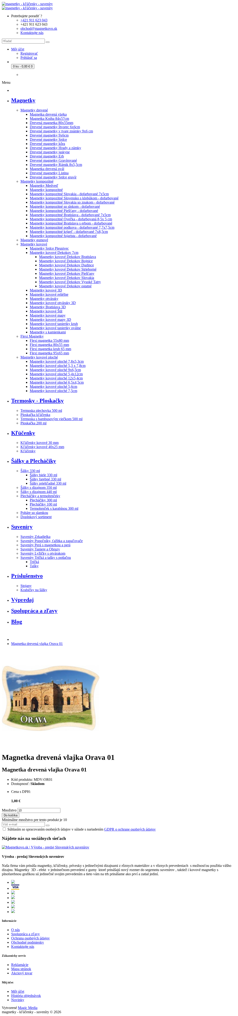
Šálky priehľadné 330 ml (48, 483)
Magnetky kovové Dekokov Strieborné (67, 269)
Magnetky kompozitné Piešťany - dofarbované (64, 211)
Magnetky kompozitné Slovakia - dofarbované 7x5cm (69, 194)
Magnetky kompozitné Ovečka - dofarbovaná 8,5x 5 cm (71, 219)
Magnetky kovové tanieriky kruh (54, 324)
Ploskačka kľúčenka (35, 415)
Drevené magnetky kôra (47, 144)
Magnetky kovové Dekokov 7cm (54, 253)
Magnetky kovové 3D (46, 290)
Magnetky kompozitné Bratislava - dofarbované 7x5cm (70, 215)
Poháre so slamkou (34, 513)
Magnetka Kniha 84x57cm (49, 119)
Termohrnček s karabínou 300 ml (54, 508)
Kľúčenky (28, 451)
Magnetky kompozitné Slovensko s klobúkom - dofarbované (74, 198)
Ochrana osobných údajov (30, 938)
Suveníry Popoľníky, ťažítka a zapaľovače (51, 541)
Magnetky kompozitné (36, 181)
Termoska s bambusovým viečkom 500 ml (51, 419)
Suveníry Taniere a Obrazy (40, 549)
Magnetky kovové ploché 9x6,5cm (55, 370)
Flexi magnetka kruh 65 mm (50, 349)
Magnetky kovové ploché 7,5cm (53, 391)
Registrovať (29, 53)
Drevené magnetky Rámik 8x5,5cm (56, 165)
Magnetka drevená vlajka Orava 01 (37, 644)
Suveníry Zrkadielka (35, 537)
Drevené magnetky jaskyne (50, 152)
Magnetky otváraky (44, 299)
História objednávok (26, 996)
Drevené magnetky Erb (47, 156)
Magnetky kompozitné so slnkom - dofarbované (65, 206)
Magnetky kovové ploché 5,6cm (53, 387)
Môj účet (17, 991)
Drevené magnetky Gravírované (53, 160)
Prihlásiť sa (28, 58)
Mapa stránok (21, 969)
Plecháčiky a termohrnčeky (40, 496)
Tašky (34, 566)
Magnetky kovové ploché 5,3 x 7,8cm (58, 366)
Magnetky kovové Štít (46, 311)
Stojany (26, 586)
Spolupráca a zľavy (25, 934)
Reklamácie (19, 965)
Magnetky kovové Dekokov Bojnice (66, 261)
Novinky (17, 1000)
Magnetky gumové (34, 240)
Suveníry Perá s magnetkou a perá (45, 545)
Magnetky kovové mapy (48, 315)
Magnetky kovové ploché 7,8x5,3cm (57, 361)
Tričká (34, 562)
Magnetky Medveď (44, 186)
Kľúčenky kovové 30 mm (39, 443)
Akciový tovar (21, 973)
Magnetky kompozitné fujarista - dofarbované (63, 236)
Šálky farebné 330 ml (45, 479)
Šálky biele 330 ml (43, 475)
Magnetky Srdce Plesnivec (49, 248)
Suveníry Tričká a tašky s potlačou (45, 558)
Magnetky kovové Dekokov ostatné (65, 286)
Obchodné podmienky (27, 942)
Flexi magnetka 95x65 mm (49, 353)
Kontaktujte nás (22, 947)
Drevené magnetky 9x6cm (49, 135)
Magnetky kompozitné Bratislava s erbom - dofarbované (71, 223)
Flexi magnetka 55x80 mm (49, 340)
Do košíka (10, 815)
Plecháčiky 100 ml (43, 504)
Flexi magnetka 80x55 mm (49, 345)
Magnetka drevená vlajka (48, 114)
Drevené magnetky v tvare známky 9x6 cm (61, 131)
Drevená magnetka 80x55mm (51, 123)
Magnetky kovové (33, 244)
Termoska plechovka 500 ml (41, 410)
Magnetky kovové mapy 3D (50, 320)
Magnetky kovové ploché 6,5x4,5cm (57, 382)
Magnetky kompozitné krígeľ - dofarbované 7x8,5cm (69, 232)
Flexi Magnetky (32, 336)
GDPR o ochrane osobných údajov (130, 829)
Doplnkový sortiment (36, 517)
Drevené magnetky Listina (49, 173)
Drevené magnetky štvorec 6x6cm (55, 127)
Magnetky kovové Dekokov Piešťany (66, 273)
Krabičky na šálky (33, 590)
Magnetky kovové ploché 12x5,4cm (56, 378)
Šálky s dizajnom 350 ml (38, 488)
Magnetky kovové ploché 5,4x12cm (56, 374)
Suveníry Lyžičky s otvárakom (42, 553)
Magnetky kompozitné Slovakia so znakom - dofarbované (72, 202)
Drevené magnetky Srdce (48, 139)
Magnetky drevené (34, 110)
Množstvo (9, 810)
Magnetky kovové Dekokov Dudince (66, 265)
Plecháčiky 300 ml (43, 500)
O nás (15, 930)
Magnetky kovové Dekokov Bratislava (67, 257)
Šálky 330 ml (30, 471)
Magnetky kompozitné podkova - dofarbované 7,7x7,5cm (72, 227)
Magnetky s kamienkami (48, 332)
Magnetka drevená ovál (47, 169)
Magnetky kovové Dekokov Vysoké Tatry (70, 282)
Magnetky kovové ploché (39, 357)
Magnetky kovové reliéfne (49, 294)
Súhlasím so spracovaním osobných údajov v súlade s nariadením (81, 829)
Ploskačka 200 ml (33, 423)
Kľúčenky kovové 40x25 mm (42, 447)
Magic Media (27, 1008)
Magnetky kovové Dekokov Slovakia (66, 278)
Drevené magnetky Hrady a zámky (55, 148)
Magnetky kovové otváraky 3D (53, 303)
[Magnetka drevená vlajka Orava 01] (50, 746)
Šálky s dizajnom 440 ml (38, 492)
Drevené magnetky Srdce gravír (53, 177)
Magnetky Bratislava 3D (48, 307)
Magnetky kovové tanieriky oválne (55, 328)
